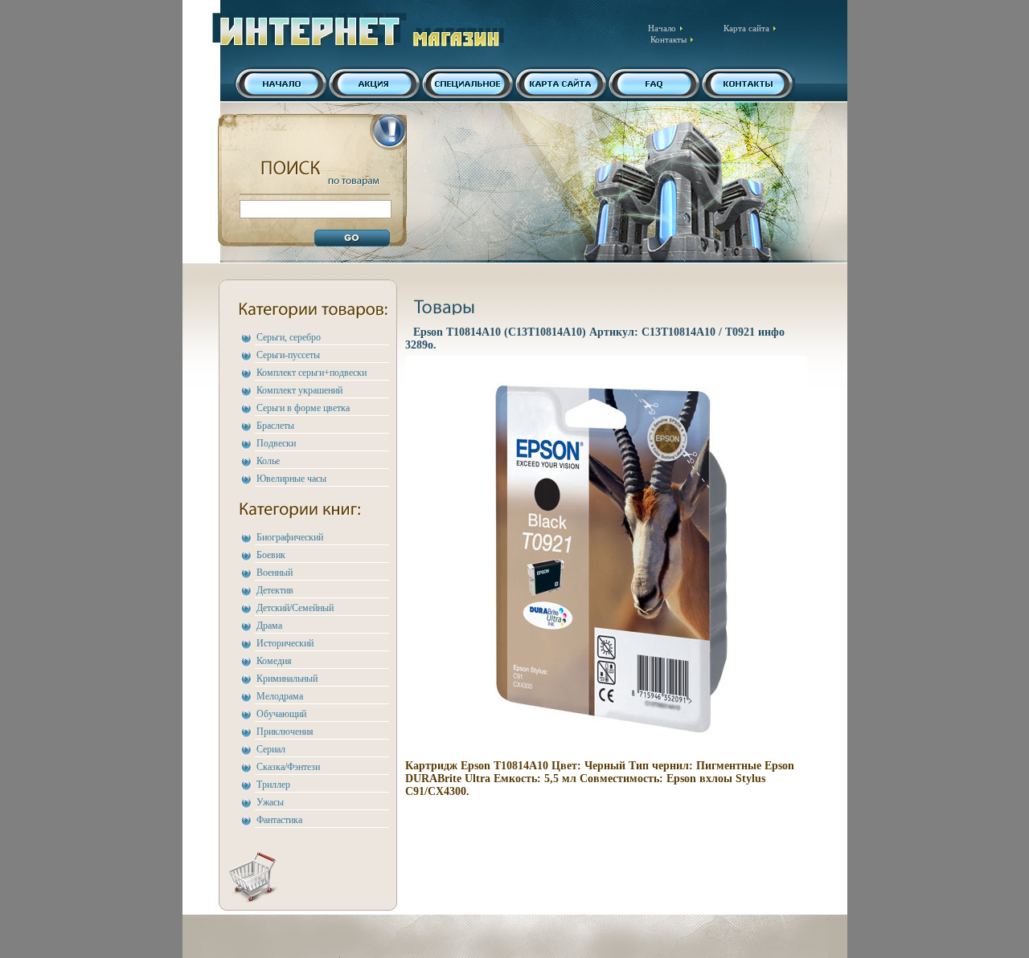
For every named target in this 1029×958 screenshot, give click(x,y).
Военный (274, 572)
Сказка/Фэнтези (288, 767)
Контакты (668, 39)
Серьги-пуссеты (288, 355)
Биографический (289, 537)
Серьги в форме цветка (303, 408)
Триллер (273, 784)
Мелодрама (279, 696)
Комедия (274, 661)
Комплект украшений (299, 390)
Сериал (270, 749)
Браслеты (275, 425)
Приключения (285, 731)
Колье (268, 461)
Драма (269, 625)
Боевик (270, 555)
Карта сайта (746, 28)
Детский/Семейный (295, 608)
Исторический (285, 643)
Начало (662, 28)
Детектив (274, 590)
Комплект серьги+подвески (311, 372)
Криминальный (287, 678)
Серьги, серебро (288, 337)
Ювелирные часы (291, 478)
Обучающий (281, 714)
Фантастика (279, 820)
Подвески (276, 443)
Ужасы (270, 802)
